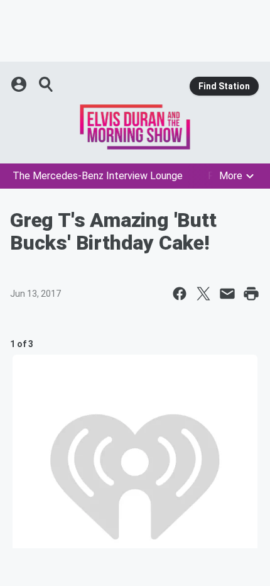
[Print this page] (251, 293)
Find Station (224, 86)
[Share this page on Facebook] (179, 293)
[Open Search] (46, 84)
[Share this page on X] (203, 293)
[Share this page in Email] (227, 293)
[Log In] (20, 84)
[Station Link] (135, 127)
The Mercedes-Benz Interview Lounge (98, 176)
